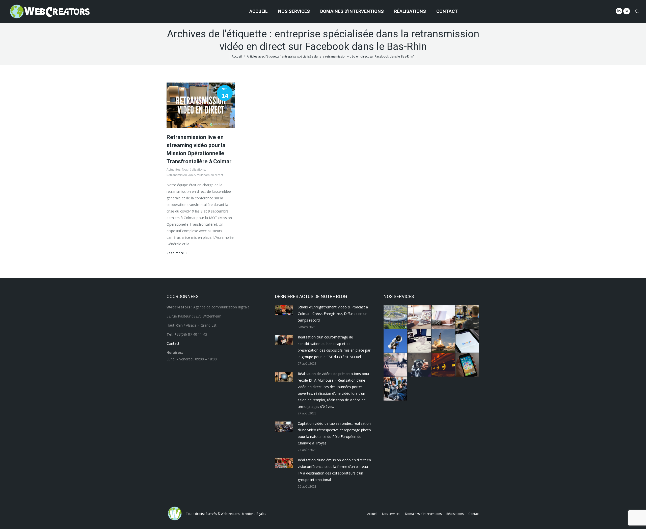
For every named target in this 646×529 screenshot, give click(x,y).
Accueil (237, 56)
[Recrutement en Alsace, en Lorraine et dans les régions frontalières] (443, 317)
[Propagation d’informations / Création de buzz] (396, 341)
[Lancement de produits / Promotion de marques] (443, 341)
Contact (173, 343)
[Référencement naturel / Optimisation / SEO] (467, 341)
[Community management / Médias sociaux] (467, 365)
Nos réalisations (193, 169)
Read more (175, 253)
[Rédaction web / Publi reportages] (420, 341)
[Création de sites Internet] (420, 317)
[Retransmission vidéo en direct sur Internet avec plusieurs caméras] (467, 317)
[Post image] (284, 310)
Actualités (173, 169)
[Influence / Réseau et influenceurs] (420, 365)
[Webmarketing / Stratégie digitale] (443, 365)
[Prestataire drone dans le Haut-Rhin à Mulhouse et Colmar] (396, 317)
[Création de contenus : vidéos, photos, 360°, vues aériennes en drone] (396, 365)
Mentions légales (254, 514)
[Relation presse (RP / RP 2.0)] (396, 389)
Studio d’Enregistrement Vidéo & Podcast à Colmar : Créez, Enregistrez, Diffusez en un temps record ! (333, 314)
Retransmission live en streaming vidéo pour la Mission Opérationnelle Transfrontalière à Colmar (199, 149)
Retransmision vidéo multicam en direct (195, 175)
